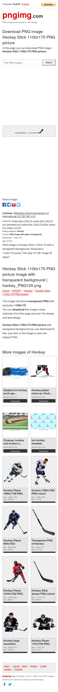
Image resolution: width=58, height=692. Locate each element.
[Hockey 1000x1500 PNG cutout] (43, 472)
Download (15, 401)
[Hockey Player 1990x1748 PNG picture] (15, 472)
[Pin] (14, 205)
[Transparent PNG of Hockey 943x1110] (43, 522)
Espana (25, 3)
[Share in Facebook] (4, 205)
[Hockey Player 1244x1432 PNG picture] (15, 572)
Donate (33, 666)
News (24, 666)
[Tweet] (18, 205)
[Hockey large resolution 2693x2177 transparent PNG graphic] (15, 622)
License (16, 666)
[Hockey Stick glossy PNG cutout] (43, 572)
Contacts (18, 669)
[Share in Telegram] (9, 205)
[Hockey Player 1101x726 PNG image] (43, 622)
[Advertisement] (29, 97)
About (6, 666)
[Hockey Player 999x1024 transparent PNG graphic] (15, 522)
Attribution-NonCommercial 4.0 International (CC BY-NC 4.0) (25, 214)
